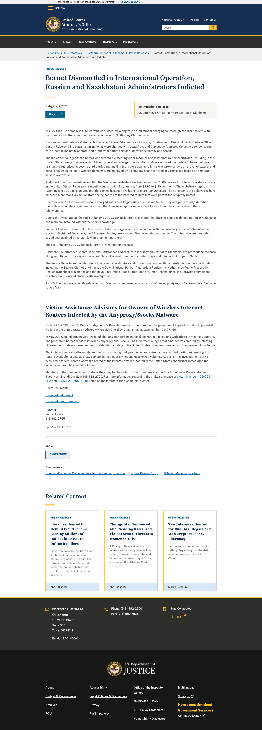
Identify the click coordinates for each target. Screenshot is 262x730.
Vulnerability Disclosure (150, 718)
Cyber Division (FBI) (144, 473)
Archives (51, 705)
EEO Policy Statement (148, 710)
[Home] (74, 31)
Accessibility (98, 687)
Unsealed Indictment (59, 395)
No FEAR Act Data (146, 701)
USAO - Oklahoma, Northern (182, 473)
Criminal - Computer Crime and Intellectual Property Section (85, 473)
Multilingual (186, 687)
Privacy (94, 705)
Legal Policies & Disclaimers (108, 696)
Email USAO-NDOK (65, 638)
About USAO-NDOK (173, 19)
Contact (189, 715)
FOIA (48, 713)
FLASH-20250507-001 (73, 381)
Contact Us (210, 19)
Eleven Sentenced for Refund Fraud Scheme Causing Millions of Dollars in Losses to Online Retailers (69, 534)
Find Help (194, 19)
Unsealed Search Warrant (62, 401)
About (49, 687)
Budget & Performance (60, 696)
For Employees (100, 713)
